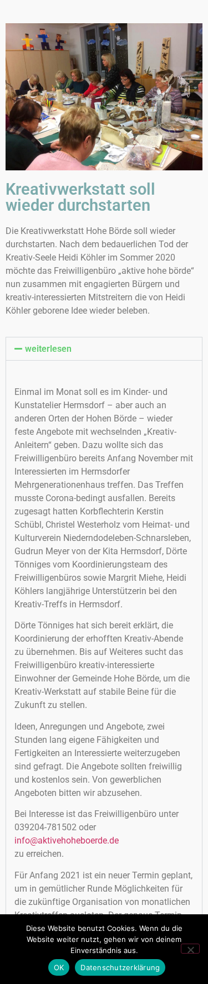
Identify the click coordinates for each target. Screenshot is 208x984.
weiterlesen (48, 348)
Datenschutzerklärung (120, 967)
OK (59, 967)
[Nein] (190, 949)
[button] (104, 348)
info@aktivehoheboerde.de (66, 840)
